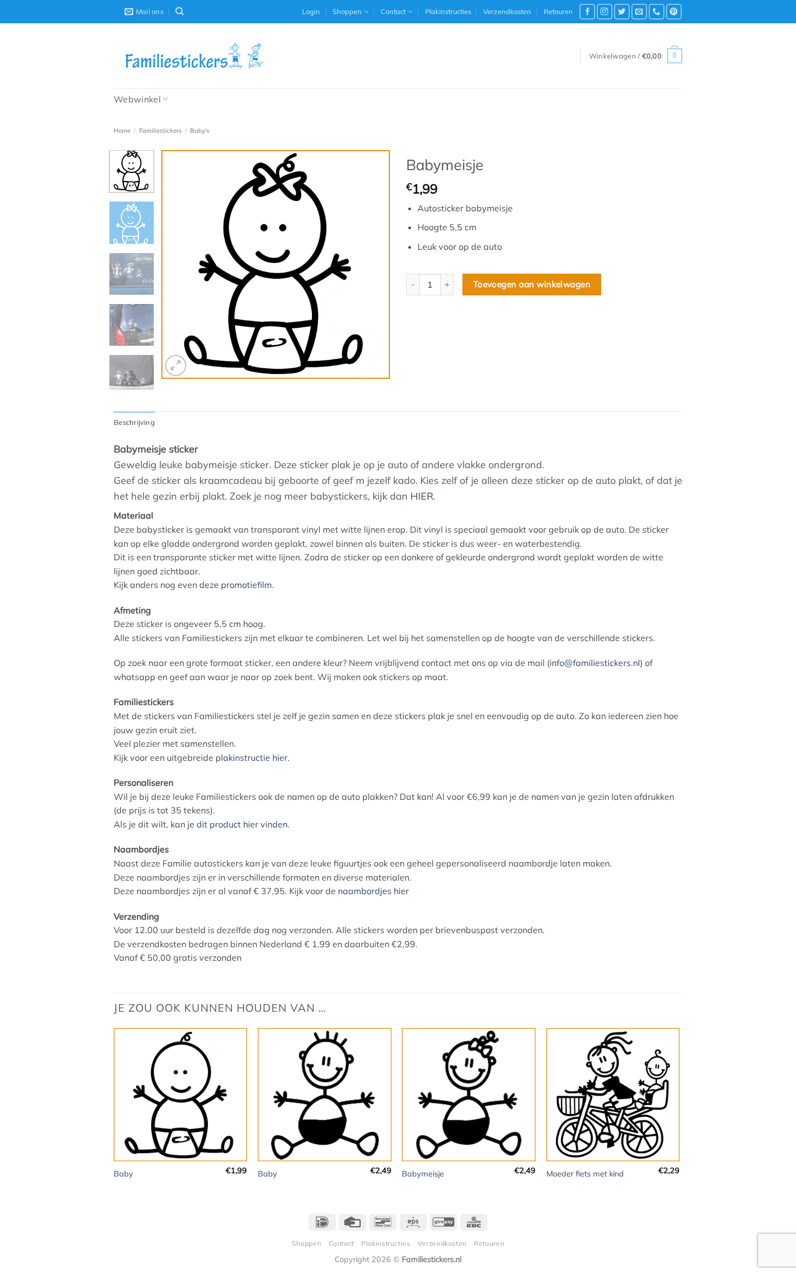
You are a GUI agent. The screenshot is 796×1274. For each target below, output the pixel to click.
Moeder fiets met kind (585, 1174)
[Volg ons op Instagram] (604, 12)
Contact (393, 11)
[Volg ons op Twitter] (622, 12)
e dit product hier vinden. (240, 824)
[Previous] (180, 264)
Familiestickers (160, 130)
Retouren (558, 11)
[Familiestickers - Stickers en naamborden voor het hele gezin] (195, 56)
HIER (421, 496)
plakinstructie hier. (253, 757)
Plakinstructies (448, 11)
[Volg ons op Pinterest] (674, 12)
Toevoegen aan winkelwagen (532, 284)
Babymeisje (423, 1174)
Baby (123, 1174)
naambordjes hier (373, 890)
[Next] (372, 264)
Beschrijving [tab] (134, 422)
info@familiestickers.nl (595, 662)
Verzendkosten (507, 11)
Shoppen (347, 11)
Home (122, 130)
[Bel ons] (656, 12)
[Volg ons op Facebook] (587, 12)
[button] (311, 11)
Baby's (200, 130)
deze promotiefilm (235, 584)
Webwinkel (137, 99)
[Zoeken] (179, 11)
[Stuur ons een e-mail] (639, 12)
